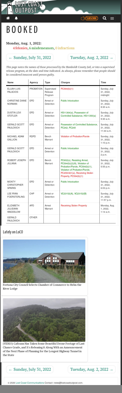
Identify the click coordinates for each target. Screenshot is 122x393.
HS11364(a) (67, 112)
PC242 (64, 127)
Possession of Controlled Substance (74, 114)
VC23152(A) (67, 193)
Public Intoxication (70, 100)
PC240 (72, 127)
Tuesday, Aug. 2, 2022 (91, 57)
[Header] (61, 7)
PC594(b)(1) (67, 88)
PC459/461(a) (68, 172)
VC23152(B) (80, 193)
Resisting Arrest (80, 160)
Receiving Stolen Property (74, 205)
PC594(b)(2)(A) (68, 163)
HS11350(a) (90, 115)
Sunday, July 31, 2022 (30, 57)
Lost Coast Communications (30, 382)
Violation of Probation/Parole (75, 136)
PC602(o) (66, 160)
